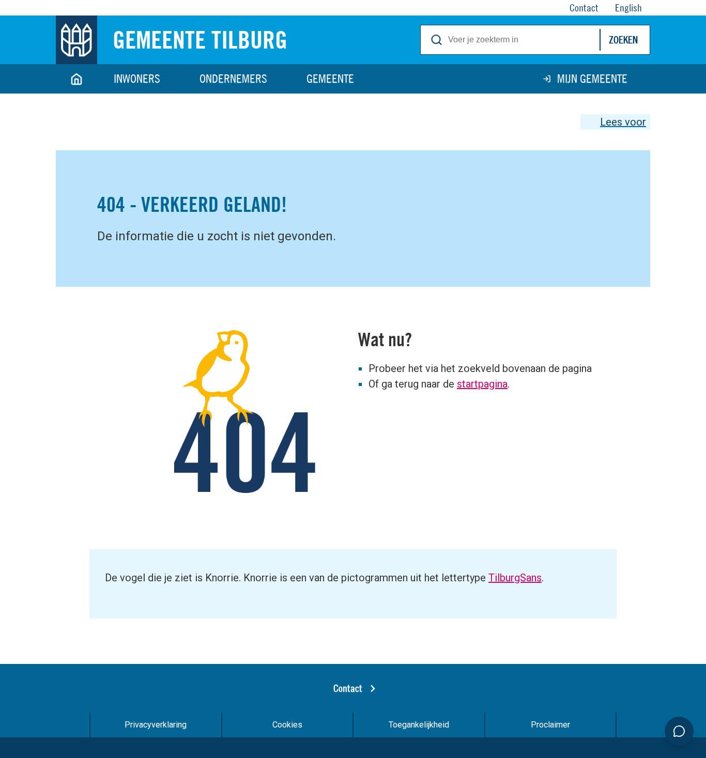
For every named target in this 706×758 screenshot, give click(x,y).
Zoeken (623, 39)
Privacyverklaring (156, 725)
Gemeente (330, 78)
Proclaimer (550, 725)
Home (76, 79)
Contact (347, 688)
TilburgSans (515, 577)
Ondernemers (233, 78)
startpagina (482, 384)
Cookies (287, 725)
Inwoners (137, 78)
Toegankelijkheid (419, 725)
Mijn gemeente (592, 78)
